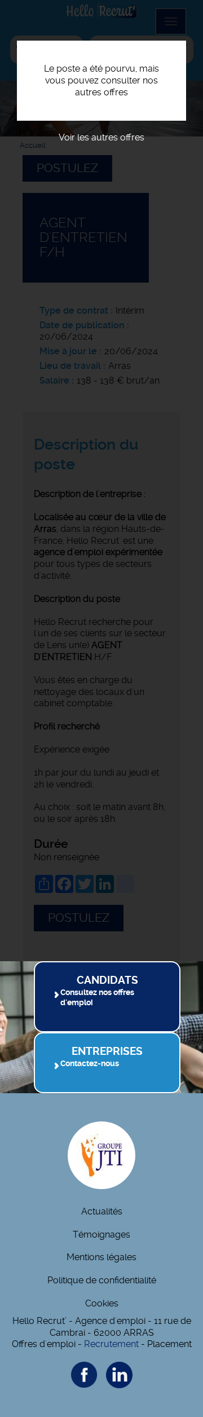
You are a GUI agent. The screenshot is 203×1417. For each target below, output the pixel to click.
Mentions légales (101, 1257)
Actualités (101, 1211)
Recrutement (111, 1344)
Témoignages (101, 1234)
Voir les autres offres (101, 137)
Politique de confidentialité (101, 1280)
